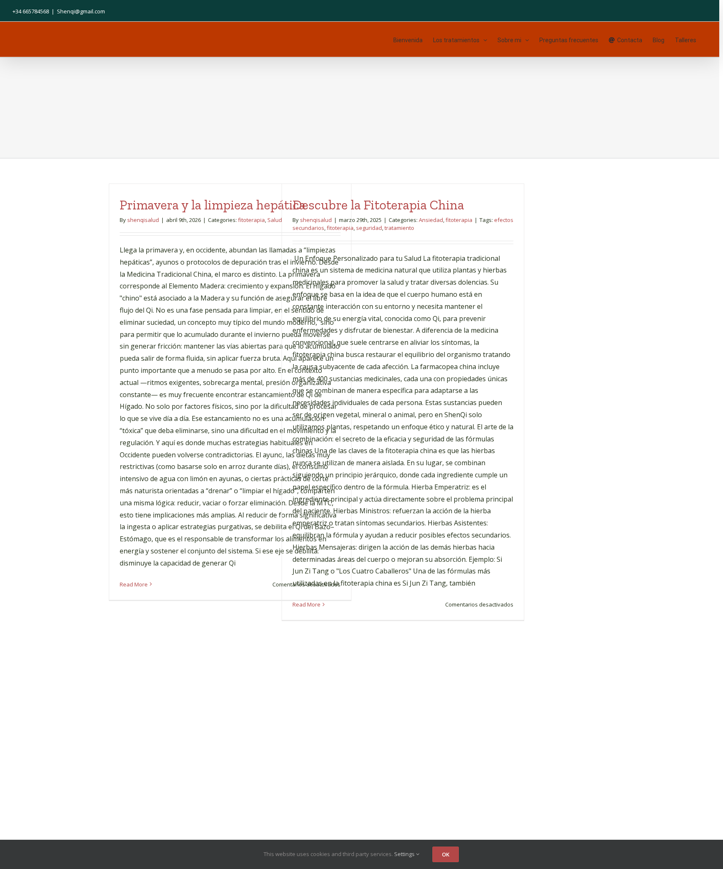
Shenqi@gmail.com (81, 11)
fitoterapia (251, 220)
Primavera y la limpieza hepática (212, 205)
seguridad (369, 228)
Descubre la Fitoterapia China (378, 205)
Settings (405, 854)
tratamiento (399, 228)
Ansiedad (431, 220)
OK (445, 854)
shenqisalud (143, 220)
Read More (134, 584)
